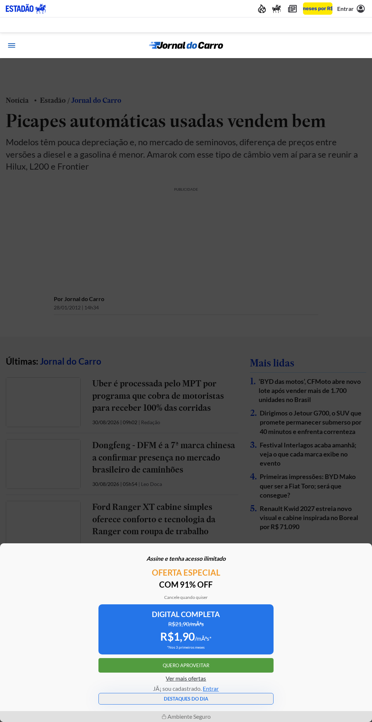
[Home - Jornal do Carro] (186, 45)
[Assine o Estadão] (318, 8)
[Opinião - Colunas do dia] (276, 8)
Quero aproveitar (186, 665)
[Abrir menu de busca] (360, 45)
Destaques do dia (186, 699)
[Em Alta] (262, 8)
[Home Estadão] (26, 9)
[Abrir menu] (11, 45)
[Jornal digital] (292, 8)
